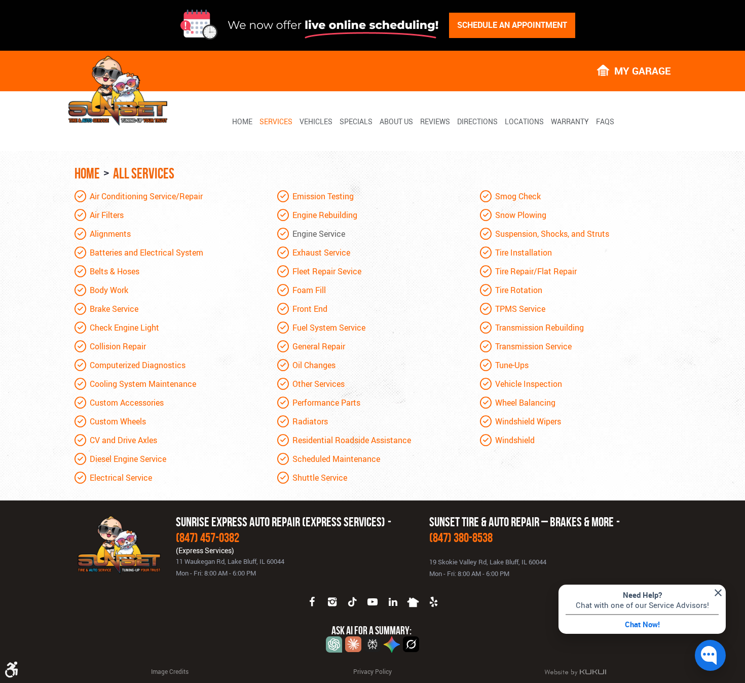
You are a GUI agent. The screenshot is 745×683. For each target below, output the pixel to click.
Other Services (318, 383)
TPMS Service (520, 308)
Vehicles (316, 121)
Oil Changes (314, 365)
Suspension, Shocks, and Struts (552, 233)
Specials (356, 121)
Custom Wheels (118, 421)
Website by (575, 672)
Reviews (435, 121)
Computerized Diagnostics (137, 365)
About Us (396, 121)
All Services (143, 173)
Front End (309, 308)
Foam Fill (309, 290)
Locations (524, 121)
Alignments (110, 233)
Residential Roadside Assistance (351, 440)
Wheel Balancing (525, 402)
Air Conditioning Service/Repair (146, 196)
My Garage (642, 70)
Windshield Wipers (528, 421)
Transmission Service (533, 346)
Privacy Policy (372, 671)
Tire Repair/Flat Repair (536, 271)
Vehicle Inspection (528, 383)
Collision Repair (118, 346)
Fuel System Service (328, 327)
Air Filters (107, 215)
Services (275, 121)
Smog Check (518, 196)
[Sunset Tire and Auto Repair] (117, 91)
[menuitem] (242, 121)
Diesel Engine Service (128, 458)
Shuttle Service (319, 477)
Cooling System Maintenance (143, 383)
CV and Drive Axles (123, 440)
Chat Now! (642, 624)
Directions (477, 121)
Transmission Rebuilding (539, 327)
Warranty (570, 121)
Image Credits (170, 671)
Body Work (109, 290)
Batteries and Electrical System (146, 252)
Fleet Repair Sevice (326, 271)
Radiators (310, 421)
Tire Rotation (518, 290)
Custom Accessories (127, 402)
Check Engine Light (124, 327)
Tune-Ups (512, 365)
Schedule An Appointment (512, 24)
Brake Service (114, 308)
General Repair (318, 346)
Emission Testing (323, 196)
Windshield (515, 440)
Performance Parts (326, 402)
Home (242, 121)
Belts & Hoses (114, 271)
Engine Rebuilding (324, 215)
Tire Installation (523, 252)
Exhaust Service (321, 252)
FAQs (605, 121)
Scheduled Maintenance (336, 458)
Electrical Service (121, 477)
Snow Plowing (520, 215)
